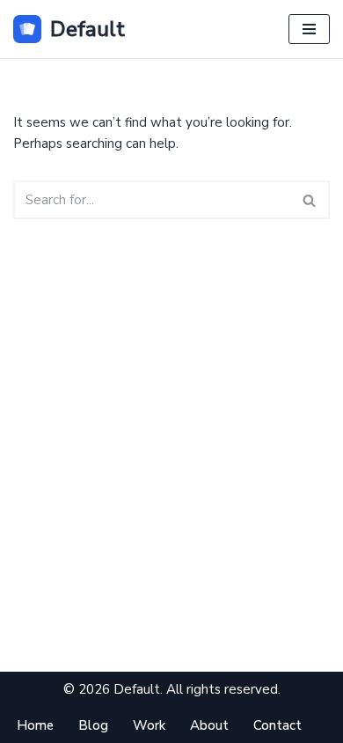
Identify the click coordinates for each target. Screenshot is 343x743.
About (209, 725)
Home (35, 725)
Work (149, 725)
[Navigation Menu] (309, 29)
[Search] (310, 199)
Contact (277, 725)
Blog (93, 725)
